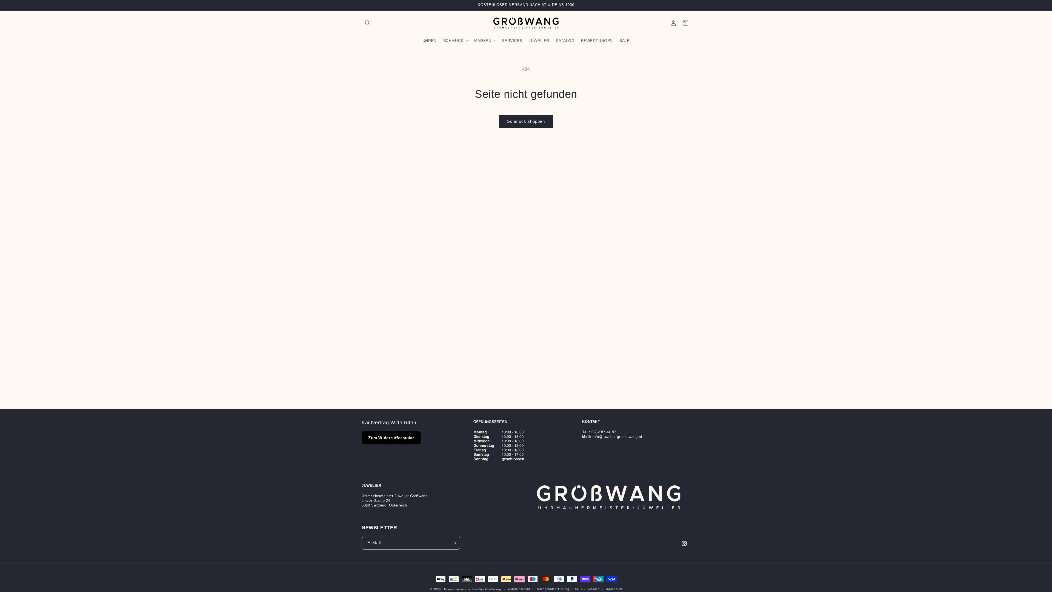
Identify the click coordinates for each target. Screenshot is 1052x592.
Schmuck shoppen (526, 121)
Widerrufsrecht (519, 589)
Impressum (613, 589)
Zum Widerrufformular (391, 438)
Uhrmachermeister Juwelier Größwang (472, 589)
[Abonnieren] (454, 543)
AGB (578, 589)
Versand (593, 589)
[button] (368, 23)
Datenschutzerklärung (552, 589)
